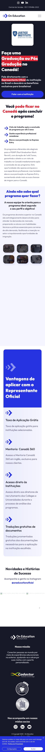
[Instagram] (18, 2)
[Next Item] (39, 608)
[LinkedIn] (26, 2)
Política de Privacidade (15, 744)
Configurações (12, 749)
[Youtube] (22, 2)
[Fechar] (42, 739)
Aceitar (33, 749)
